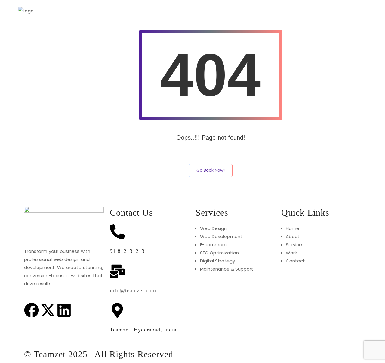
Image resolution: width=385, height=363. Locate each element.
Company (297, 10)
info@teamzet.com (133, 290)
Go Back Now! (210, 170)
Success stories (337, 10)
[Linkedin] (64, 311)
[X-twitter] (47, 311)
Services (266, 10)
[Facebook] (31, 311)
